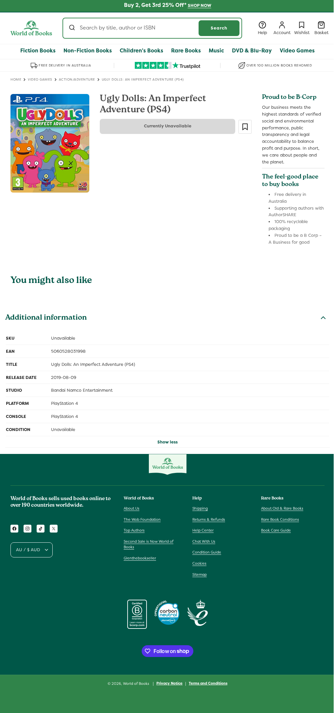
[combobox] (152, 28)
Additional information (46, 318)
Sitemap (199, 574)
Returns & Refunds (208, 519)
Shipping (200, 508)
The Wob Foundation (142, 519)
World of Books (136, 683)
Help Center (203, 530)
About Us (131, 508)
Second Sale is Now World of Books (148, 544)
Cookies (199, 563)
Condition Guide (206, 552)
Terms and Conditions (208, 683)
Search (219, 28)
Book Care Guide (276, 530)
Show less (167, 442)
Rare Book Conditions (280, 519)
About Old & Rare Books (282, 508)
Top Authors (134, 530)
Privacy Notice (169, 683)
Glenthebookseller (140, 558)
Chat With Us (203, 541)
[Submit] (73, 28)
